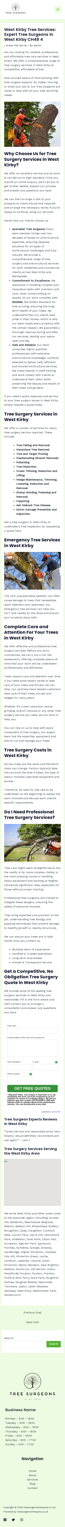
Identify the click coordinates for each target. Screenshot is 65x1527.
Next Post (32, 1322)
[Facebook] (5, 1519)
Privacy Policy (38, 1098)
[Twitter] (13, 1519)
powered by (51, 1112)
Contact (32, 1488)
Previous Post (32, 1312)
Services (32, 1479)
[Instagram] (21, 1519)
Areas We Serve (16, 45)
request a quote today (28, 404)
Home (32, 1471)
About (32, 1475)
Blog (32, 1483)
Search (9, 1338)
